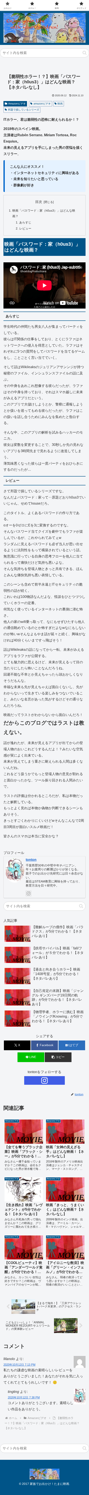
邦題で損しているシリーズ (23, 109)
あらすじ (25, 222)
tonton (31, 860)
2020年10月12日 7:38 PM (24, 1397)
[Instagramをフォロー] (28, 893)
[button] (84, 52)
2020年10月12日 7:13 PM (19, 1364)
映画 (60, 103)
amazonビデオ (42, 103)
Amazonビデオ (17, 103)
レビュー (25, 228)
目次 (38, 202)
